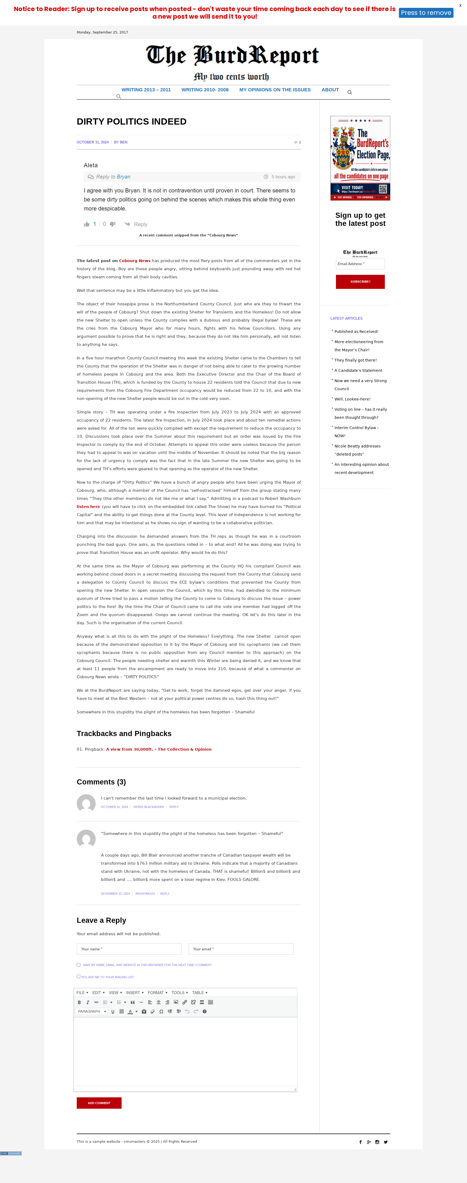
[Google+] (369, 1142)
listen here (88, 506)
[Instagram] (377, 1142)
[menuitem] (82, 992)
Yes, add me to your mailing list (107, 977)
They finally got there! (356, 360)
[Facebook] (360, 1142)
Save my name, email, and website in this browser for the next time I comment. (147, 965)
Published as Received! (357, 331)
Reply (174, 806)
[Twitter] (385, 1142)
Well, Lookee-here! (353, 399)
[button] (119, 98)
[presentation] (82, 992)
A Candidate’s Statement (358, 370)
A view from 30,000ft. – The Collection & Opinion (159, 749)
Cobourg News (134, 261)
